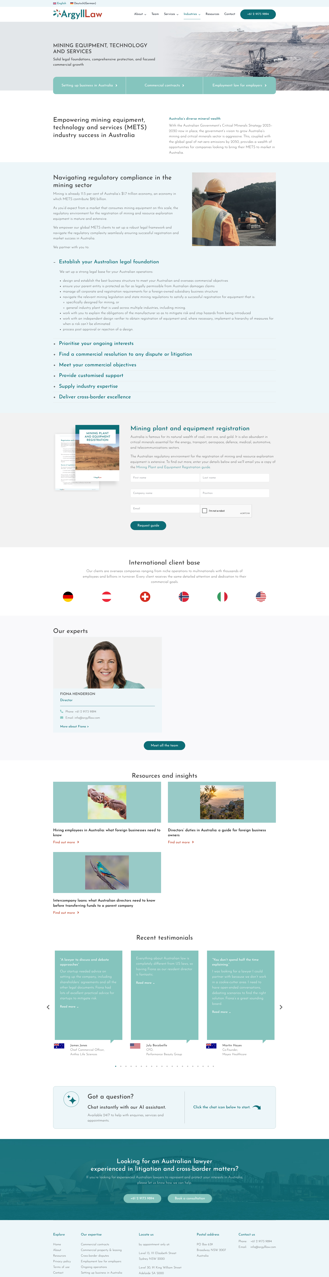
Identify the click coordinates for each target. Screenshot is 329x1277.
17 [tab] (198, 1066)
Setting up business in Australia (101, 1272)
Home (57, 1244)
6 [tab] (141, 1066)
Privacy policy (62, 1261)
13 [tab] (177, 1066)
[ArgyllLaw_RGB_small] (77, 11)
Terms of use (61, 1267)
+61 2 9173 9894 (261, 1241)
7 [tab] (146, 1066)
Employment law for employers (101, 1261)
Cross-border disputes (95, 1255)
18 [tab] (203, 1066)
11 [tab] (167, 1066)
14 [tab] (182, 1066)
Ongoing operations (94, 1267)
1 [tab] (115, 1066)
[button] (164, 262)
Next (281, 1007)
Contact (58, 1272)
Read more (67, 1006)
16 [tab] (192, 1066)
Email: (82, 718)
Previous (48, 1007)
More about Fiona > (74, 726)
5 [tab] (136, 1066)
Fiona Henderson (77, 694)
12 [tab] (172, 1066)
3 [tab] (126, 1066)
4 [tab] (131, 1066)
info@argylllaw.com (263, 1247)
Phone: (80, 711)
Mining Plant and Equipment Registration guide (173, 467)
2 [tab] (121, 1066)
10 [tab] (162, 1066)
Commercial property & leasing (101, 1250)
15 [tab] (187, 1066)
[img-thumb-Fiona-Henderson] (107, 639)
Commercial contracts (95, 1244)
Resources (59, 1255)
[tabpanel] (88, 1007)
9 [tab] (157, 1066)
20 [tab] (213, 1066)
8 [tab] (151, 1066)
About (57, 1250)
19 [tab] (208, 1066)
